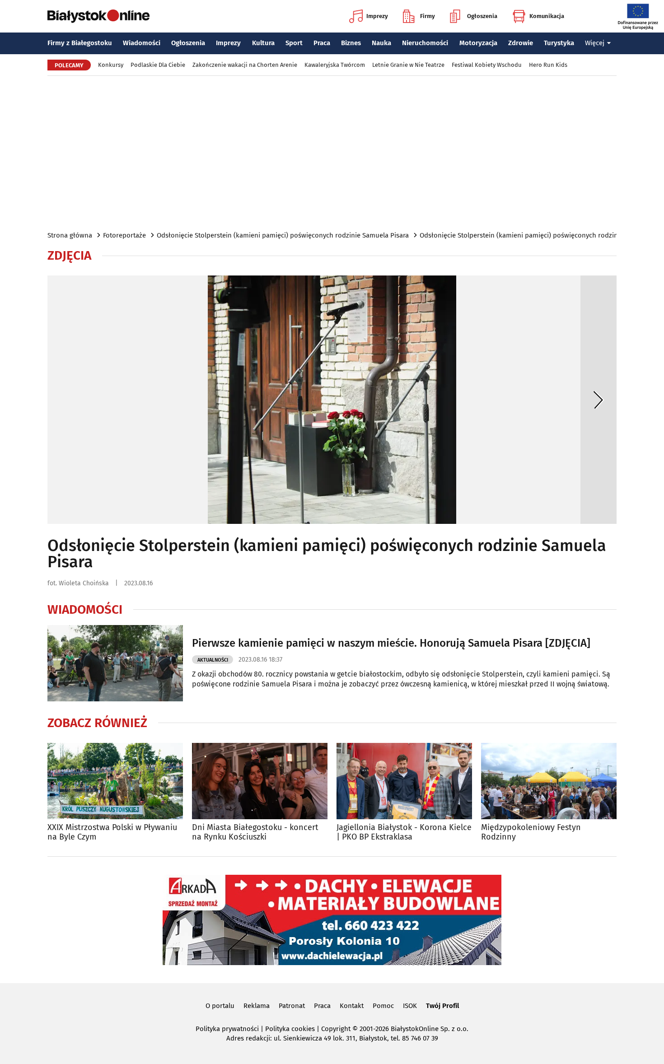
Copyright (336, 1029)
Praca (321, 43)
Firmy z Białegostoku (79, 43)
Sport (294, 43)
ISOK (410, 1006)
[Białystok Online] (98, 16)
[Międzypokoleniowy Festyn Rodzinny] (549, 781)
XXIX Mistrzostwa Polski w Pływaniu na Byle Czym (112, 832)
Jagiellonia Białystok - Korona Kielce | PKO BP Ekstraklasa (404, 832)
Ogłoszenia (482, 16)
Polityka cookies (290, 1029)
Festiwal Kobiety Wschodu (487, 65)
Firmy (427, 16)
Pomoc (383, 1006)
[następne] (598, 399)
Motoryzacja (478, 43)
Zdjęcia (69, 255)
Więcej (594, 43)
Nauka (381, 43)
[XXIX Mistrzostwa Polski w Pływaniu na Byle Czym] (115, 781)
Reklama (256, 1006)
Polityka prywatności (227, 1029)
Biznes (351, 43)
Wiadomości (141, 43)
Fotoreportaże (124, 235)
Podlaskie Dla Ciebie (158, 65)
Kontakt (352, 1006)
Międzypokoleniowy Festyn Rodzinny (531, 832)
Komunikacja (546, 16)
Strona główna (69, 235)
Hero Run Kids (548, 65)
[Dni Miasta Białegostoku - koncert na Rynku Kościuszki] (259, 781)
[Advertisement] (332, 152)
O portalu (220, 1006)
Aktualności (212, 660)
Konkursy (110, 65)
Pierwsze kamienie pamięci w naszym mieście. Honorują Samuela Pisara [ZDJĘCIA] (391, 643)
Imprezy (377, 16)
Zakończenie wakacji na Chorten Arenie (244, 65)
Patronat (292, 1006)
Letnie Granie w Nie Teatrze (408, 65)
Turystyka (559, 43)
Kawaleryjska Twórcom (334, 65)
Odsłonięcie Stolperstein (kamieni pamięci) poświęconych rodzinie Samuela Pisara (283, 235)
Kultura (263, 43)
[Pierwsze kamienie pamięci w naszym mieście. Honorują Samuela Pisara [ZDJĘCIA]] (115, 663)
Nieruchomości (425, 43)
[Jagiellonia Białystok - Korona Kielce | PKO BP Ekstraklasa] (404, 781)
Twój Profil (442, 1006)
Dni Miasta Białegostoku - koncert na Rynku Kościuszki (255, 832)
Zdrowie (520, 43)
